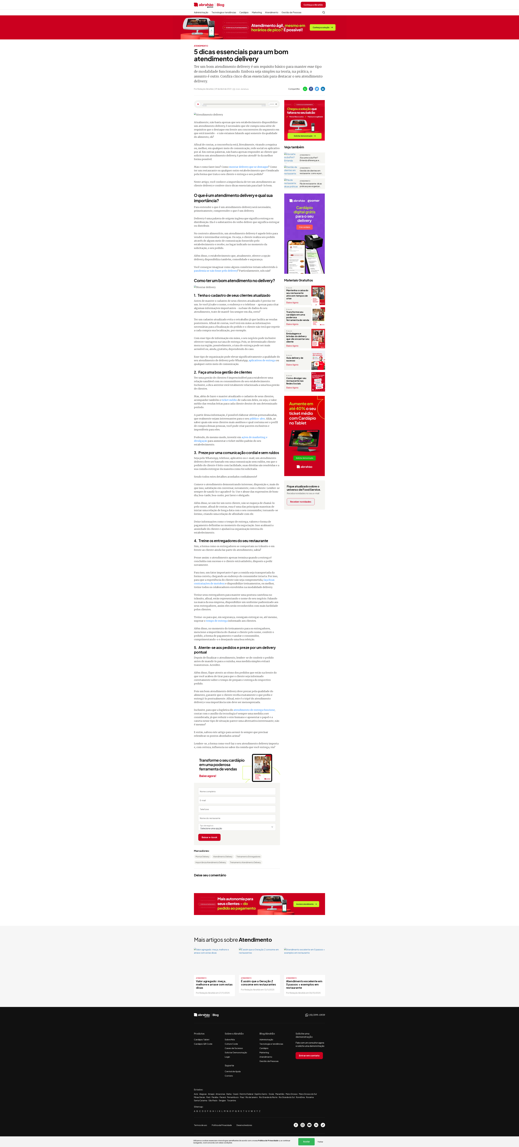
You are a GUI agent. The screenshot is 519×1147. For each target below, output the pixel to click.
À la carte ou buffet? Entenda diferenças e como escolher (309, 159)
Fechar (320, 1142)
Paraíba (215, 1097)
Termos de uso (200, 1125)
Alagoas (203, 1094)
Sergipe (222, 1100)
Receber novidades (300, 501)
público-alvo (257, 418)
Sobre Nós (230, 1039)
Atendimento (271, 12)
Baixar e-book (209, 837)
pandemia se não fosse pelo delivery (215, 270)
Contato (229, 1075)
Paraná (223, 1097)
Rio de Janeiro (252, 1097)
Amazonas (220, 1094)
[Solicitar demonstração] (259, 904)
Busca (323, 12)
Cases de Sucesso (234, 1048)
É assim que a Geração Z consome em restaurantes (258, 982)
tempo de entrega (217, 620)
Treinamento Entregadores (248, 856)
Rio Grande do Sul (287, 1097)
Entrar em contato (309, 1055)
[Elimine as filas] (304, 120)
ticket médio (229, 400)
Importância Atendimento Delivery (211, 862)
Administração (201, 12)
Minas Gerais (199, 1097)
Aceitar (306, 1141)
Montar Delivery (202, 856)
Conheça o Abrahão (313, 5)
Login (227, 1056)
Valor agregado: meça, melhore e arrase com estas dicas (214, 984)
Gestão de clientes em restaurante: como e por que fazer (311, 172)
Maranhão (279, 1094)
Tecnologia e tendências (224, 12)
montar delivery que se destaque (248, 166)
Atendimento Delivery (222, 856)
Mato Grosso (292, 1094)
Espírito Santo (261, 1094)
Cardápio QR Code (203, 1043)
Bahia (229, 1094)
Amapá (211, 1094)
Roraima (310, 1097)
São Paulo (213, 1100)
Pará (208, 1097)
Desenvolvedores (244, 1125)
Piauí (242, 1097)
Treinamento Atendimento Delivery (245, 862)
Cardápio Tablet (201, 1039)
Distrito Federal (246, 1094)
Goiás (271, 1094)
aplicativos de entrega (262, 360)
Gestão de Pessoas (291, 12)
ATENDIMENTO (201, 46)
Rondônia (300, 1097)
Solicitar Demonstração (236, 1052)
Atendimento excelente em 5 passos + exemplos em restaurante (304, 984)
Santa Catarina (200, 1100)
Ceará (235, 1094)
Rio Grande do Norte (268, 1097)
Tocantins (231, 1100)
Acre (196, 1094)
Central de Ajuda (233, 1071)
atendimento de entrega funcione (254, 709)
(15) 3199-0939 (317, 1014)
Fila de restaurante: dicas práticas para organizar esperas (311, 185)
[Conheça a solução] (259, 27)
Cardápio (244, 12)
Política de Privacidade (268, 1141)
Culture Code (231, 1043)
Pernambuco (233, 1097)
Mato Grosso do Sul (308, 1094)
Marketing (257, 12)
